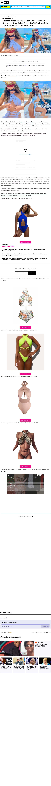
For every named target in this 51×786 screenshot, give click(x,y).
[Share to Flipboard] (30, 66)
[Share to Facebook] (13, 66)
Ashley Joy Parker (18, 61)
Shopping (7, 16)
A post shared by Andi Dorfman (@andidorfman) (25, 167)
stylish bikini (6, 128)
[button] (2, 3)
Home (2, 16)
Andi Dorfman (12, 75)
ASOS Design (28, 123)
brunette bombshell (27, 121)
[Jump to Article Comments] (7, 66)
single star (6, 188)
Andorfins (24, 188)
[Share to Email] (40, 66)
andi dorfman (13, 16)
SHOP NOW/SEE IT (25, 242)
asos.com (33, 128)
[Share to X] (22, 66)
